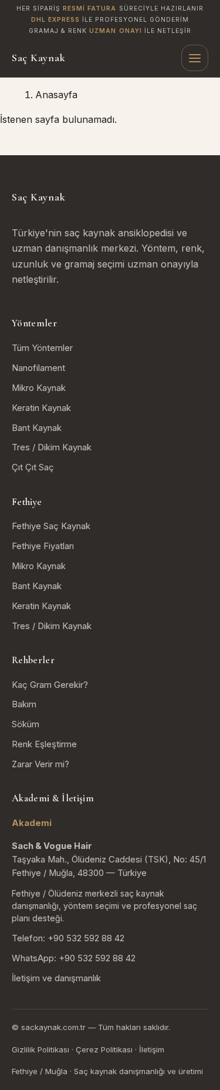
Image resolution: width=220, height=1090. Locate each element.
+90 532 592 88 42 (86, 938)
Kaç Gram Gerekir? (50, 685)
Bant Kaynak (37, 428)
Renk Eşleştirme (44, 744)
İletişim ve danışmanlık (56, 978)
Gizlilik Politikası (40, 1049)
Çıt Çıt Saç (33, 467)
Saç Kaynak (38, 57)
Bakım (24, 704)
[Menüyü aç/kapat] (194, 58)
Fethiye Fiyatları (43, 546)
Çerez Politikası (104, 1049)
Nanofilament (38, 368)
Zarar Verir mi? (40, 764)
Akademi (32, 823)
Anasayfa (56, 95)
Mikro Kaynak (39, 388)
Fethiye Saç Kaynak (51, 526)
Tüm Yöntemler (42, 348)
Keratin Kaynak (41, 408)
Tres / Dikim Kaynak (52, 447)
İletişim (151, 1049)
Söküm (25, 724)
